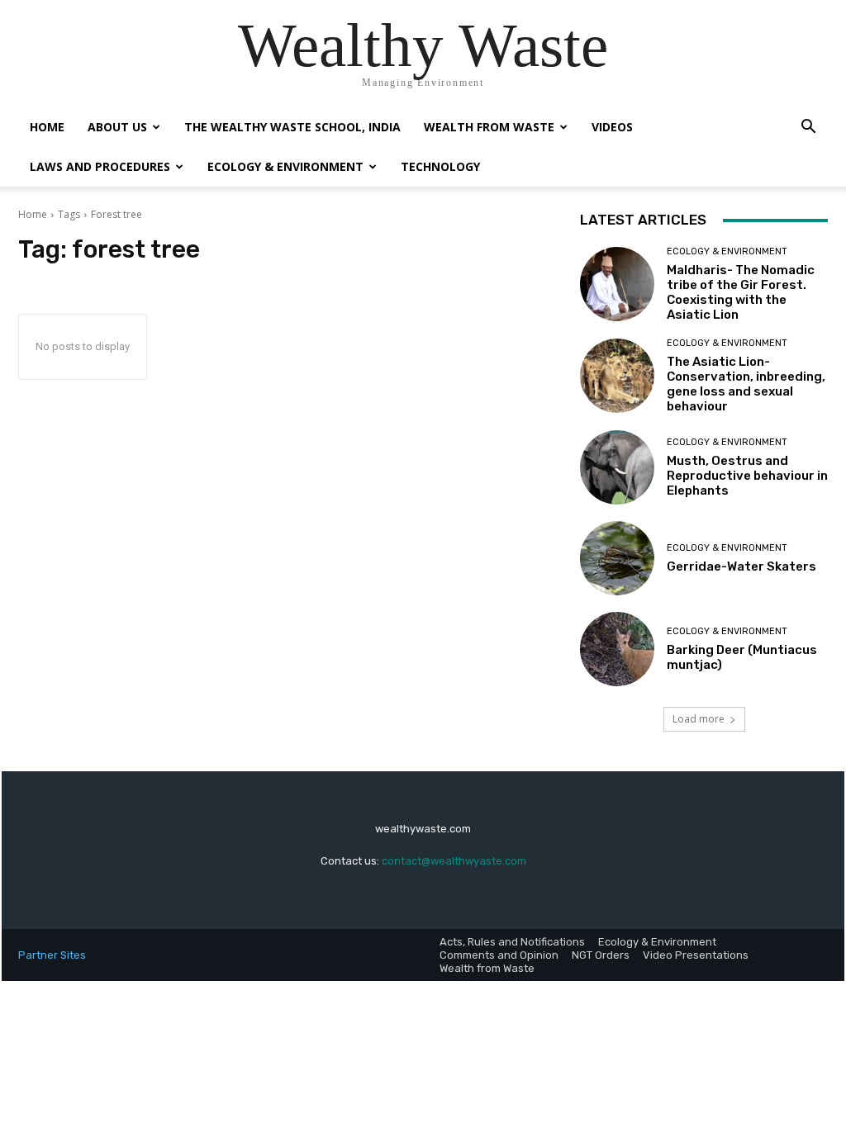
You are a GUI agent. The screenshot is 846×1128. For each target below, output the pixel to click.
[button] (808, 128)
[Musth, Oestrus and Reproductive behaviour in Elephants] (617, 467)
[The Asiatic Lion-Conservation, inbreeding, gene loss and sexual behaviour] (617, 376)
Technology (440, 166)
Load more (699, 719)
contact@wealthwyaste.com (454, 861)
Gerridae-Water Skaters (741, 566)
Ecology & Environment (285, 166)
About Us (117, 127)
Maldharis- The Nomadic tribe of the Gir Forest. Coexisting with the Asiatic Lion (741, 292)
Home (47, 127)
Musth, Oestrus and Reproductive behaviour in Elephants (747, 475)
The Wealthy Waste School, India (292, 127)
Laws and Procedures (100, 166)
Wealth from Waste (489, 127)
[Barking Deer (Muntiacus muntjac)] (617, 649)
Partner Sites (52, 955)
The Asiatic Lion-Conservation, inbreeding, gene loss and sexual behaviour (746, 384)
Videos (612, 127)
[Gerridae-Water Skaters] (617, 558)
